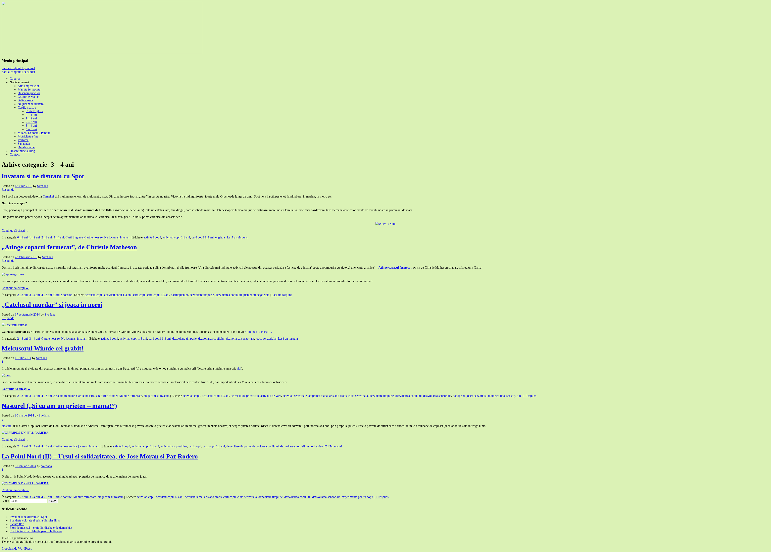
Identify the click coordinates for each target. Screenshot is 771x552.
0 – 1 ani (31, 114)
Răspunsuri (333, 446)
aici (239, 368)
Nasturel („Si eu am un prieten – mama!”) (59, 405)
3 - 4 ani (58, 237)
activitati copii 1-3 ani (176, 237)
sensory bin (513, 395)
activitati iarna (194, 497)
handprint (459, 395)
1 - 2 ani (34, 237)
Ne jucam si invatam (31, 104)
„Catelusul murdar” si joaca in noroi (52, 304)
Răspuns (529, 395)
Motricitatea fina (28, 136)
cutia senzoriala (358, 395)
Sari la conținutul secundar (18, 71)
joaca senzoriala (266, 338)
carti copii (139, 294)
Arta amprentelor (28, 86)
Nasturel (7, 426)
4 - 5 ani (46, 294)
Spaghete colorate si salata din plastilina (35, 520)
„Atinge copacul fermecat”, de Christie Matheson (69, 247)
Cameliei (49, 196)
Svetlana (42, 186)
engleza (220, 237)
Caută (5, 500)
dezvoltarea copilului (228, 294)
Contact (14, 154)
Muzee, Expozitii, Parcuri (34, 132)
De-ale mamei (26, 147)
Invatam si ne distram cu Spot (43, 176)
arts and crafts (338, 395)
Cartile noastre (27, 107)
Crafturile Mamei (28, 96)
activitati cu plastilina (174, 446)
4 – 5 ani (31, 129)
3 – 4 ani (31, 125)
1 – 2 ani (31, 118)
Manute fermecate (29, 89)
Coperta (15, 78)
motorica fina (496, 395)
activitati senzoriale (295, 395)
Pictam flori (17, 524)
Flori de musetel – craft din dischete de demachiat (41, 527)
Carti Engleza (34, 111)
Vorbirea (23, 140)
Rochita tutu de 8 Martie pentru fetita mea (36, 531)
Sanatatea (24, 143)
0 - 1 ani (22, 237)
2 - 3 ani (46, 237)
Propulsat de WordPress (17, 548)
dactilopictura (179, 294)
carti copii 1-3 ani (203, 237)
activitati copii (152, 237)
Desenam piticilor (29, 93)
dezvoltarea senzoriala (240, 338)
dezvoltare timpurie (202, 294)
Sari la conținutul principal (18, 68)
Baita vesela (25, 100)
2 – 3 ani (31, 122)
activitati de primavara (245, 395)
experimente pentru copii (357, 497)
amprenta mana (318, 395)
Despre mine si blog (22, 151)
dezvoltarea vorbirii (292, 446)
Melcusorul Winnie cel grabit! (43, 348)
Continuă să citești (15, 230)
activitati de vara (270, 395)
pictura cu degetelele (256, 294)
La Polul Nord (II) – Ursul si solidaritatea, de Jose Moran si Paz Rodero (100, 456)
